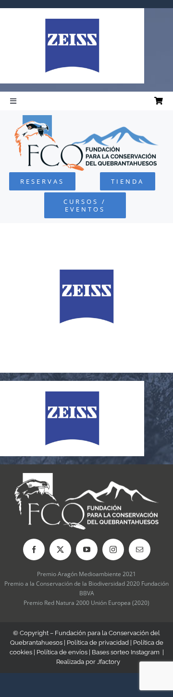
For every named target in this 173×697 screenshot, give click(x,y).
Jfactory (108, 661)
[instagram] (113, 549)
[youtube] (87, 549)
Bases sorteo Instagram (126, 652)
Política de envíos (62, 652)
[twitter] (60, 549)
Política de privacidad (98, 642)
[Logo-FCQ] (86, 119)
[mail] (139, 549)
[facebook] (34, 549)
